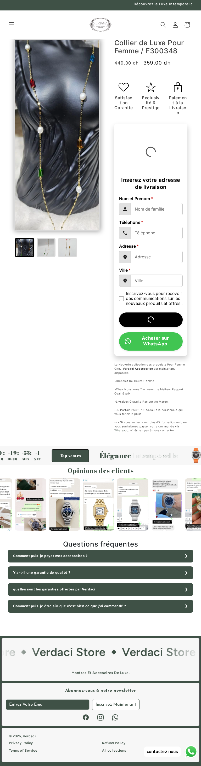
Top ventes (53, 456)
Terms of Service (23, 750)
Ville (125, 270)
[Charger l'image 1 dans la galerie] (24, 247)
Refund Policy (113, 743)
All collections (114, 750)
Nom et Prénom (136, 198)
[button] (11, 25)
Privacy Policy (21, 743)
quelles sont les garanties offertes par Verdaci (54, 589)
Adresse (129, 246)
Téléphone (131, 222)
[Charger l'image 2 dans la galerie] (46, 247)
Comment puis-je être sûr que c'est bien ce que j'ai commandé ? (69, 606)
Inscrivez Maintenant (116, 705)
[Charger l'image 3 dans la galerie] (67, 247)
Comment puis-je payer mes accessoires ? (50, 556)
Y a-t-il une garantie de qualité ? (41, 572)
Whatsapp (121, 430)
